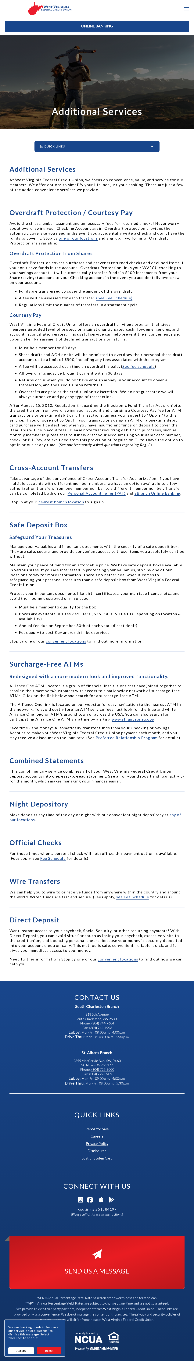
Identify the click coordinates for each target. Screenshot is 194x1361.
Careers (97, 1136)
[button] (97, 26)
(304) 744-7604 (102, 1023)
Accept (21, 1350)
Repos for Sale (97, 1129)
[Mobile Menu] (186, 9)
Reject (49, 1350)
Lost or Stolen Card (97, 1158)
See (138, 366)
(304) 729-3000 (102, 1069)
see (132, 897)
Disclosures (97, 1151)
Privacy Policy (97, 1143)
